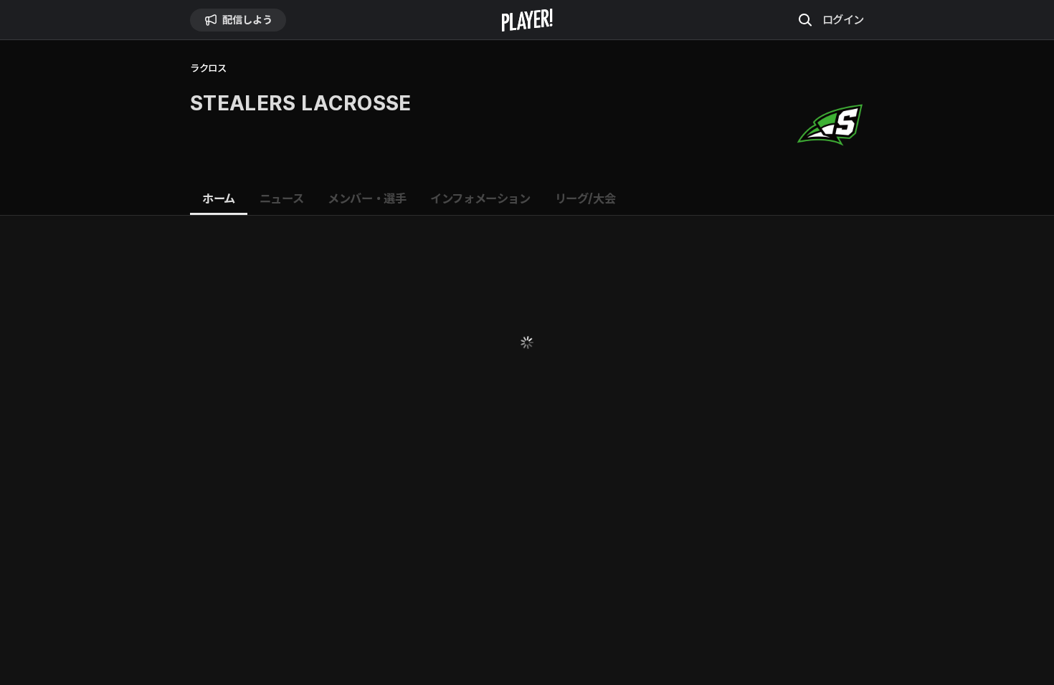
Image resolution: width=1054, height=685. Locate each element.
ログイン (843, 19)
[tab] (218, 199)
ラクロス (208, 68)
